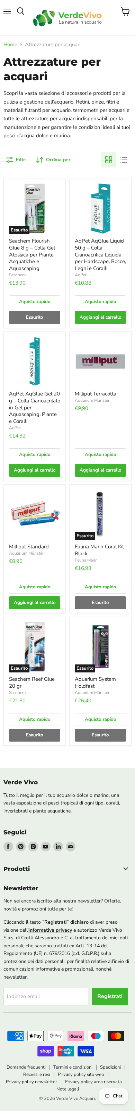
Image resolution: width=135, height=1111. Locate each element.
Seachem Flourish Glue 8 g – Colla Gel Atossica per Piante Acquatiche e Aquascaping (32, 254)
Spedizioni (110, 1067)
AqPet (81, 275)
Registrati (110, 996)
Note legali (67, 1089)
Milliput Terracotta (95, 393)
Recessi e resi (36, 1074)
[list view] (124, 160)
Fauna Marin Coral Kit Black (99, 550)
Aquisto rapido (35, 302)
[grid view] (108, 160)
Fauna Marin (86, 560)
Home (10, 45)
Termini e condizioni (72, 1067)
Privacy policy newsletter (31, 1082)
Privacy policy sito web (81, 1074)
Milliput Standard (29, 546)
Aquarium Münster (92, 400)
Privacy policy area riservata (93, 1082)
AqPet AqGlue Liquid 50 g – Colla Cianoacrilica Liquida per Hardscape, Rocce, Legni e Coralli (100, 254)
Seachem (17, 275)
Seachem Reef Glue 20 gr (32, 682)
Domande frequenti (26, 1067)
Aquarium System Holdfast (95, 682)
